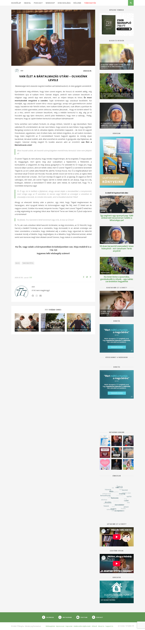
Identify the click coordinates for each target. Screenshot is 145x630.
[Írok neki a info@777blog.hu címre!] (40, 295)
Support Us (109, 626)
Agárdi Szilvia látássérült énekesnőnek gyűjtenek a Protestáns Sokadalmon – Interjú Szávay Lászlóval (53, 330)
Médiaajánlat (50, 626)
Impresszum (60, 626)
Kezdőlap (16, 3)
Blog (18, 263)
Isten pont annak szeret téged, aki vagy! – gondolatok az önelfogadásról (116, 65)
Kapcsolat (69, 626)
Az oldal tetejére (125, 626)
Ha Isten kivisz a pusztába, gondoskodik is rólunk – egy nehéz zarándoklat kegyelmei (116, 95)
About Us (101, 626)
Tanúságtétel (28, 263)
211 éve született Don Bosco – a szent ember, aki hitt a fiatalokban (79, 330)
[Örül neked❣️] (128, 452)
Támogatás (90, 3)
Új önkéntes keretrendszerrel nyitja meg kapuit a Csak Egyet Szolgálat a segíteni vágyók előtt (27, 330)
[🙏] (128, 464)
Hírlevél (94, 626)
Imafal (27, 3)
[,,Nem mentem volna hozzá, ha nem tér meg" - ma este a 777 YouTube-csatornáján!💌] (128, 440)
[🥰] (105, 464)
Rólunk (77, 3)
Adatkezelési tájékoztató (82, 626)
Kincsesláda (64, 3)
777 (21, 71)
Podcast (38, 3)
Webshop (50, 3)
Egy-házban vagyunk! (108, 600)
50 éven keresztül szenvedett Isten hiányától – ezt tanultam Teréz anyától (115, 124)
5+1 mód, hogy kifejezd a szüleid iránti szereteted (114, 312)
